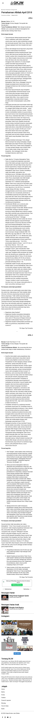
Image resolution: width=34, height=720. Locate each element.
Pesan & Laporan (6, 700)
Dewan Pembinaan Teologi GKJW (10, 9)
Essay (3, 694)
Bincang (3, 703)
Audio (3, 708)
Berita (3, 692)
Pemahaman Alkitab (5, 15)
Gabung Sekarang (17, 584)
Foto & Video (5, 706)
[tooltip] (2, 717)
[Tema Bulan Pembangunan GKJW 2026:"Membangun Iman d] (9, 643)
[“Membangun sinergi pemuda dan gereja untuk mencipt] (25, 643)
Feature (3, 697)
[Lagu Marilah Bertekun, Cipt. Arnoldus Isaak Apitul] (9, 627)
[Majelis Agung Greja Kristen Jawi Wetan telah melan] (25, 627)
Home (3, 689)
